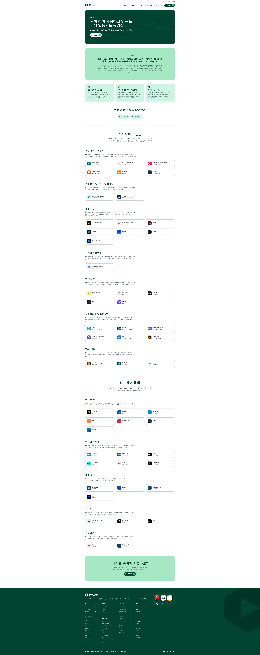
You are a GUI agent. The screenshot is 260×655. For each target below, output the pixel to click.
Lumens (155, 411)
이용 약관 (102, 651)
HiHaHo (124, 328)
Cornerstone (96, 171)
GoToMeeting (96, 222)
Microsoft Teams (127, 222)
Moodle (124, 171)
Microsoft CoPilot (97, 266)
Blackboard (95, 162)
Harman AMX (157, 487)
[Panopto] (91, 5)
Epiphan (94, 411)
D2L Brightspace (127, 162)
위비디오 (94, 328)
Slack (154, 222)
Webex (94, 231)
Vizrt (93, 420)
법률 (107, 651)
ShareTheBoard (158, 328)
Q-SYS (94, 496)
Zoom (124, 231)
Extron (124, 411)
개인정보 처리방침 (95, 651)
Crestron (95, 487)
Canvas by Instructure (160, 162)
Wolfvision (125, 420)
